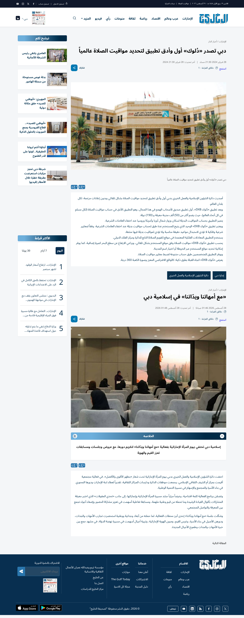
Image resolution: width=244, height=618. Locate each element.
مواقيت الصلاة (183, 3)
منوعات (119, 18)
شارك (82, 67)
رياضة (143, 18)
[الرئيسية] (213, 569)
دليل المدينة (141, 586)
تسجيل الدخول (58, 4)
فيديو (98, 18)
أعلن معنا (143, 572)
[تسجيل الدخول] (66, 4)
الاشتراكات (142, 579)
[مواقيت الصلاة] (18, 19)
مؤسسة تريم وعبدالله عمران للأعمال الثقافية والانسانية (84, 569)
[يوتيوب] (17, 4)
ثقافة (132, 18)
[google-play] (51, 609)
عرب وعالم (171, 18)
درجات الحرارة (170, 3)
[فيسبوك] (33, 4)
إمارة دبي (219, 275)
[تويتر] (28, 4)
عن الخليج (98, 577)
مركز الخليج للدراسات (92, 589)
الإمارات (187, 18)
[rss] (200, 609)
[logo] (214, 19)
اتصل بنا (98, 583)
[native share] (74, 68)
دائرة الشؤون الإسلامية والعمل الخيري (188, 275)
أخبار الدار (212, 41)
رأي (108, 18)
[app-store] (27, 609)
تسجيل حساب (44, 4)
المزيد (87, 18)
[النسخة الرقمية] (39, 19)
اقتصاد (155, 18)
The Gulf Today (120, 579)
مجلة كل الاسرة (122, 586)
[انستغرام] (23, 4)
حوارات (126, 572)
